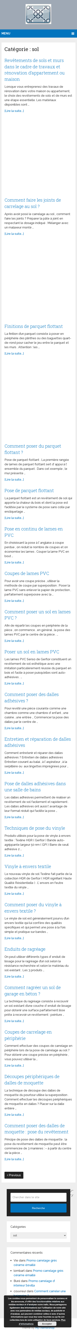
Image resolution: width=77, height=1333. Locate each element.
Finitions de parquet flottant (33, 326)
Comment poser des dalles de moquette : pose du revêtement (36, 1129)
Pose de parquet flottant (29, 490)
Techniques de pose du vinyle (34, 828)
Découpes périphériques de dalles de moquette (31, 1079)
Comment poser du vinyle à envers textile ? (33, 908)
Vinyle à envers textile (27, 866)
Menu (5, 33)
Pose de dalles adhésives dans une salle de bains (35, 787)
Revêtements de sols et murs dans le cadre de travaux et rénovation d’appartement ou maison (34, 69)
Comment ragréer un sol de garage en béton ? (32, 990)
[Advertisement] (38, 157)
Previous (14, 1175)
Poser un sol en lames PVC (31, 652)
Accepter (47, 1323)
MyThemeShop (45, 1327)
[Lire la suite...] (14, 111)
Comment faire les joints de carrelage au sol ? (32, 203)
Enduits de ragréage (24, 949)
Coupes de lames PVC (26, 573)
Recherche (38, 1208)
